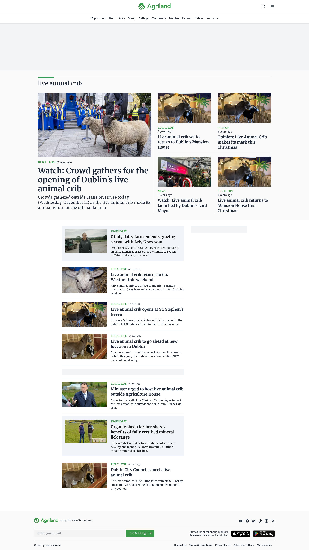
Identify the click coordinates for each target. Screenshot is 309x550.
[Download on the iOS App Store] (240, 533)
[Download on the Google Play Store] (264, 533)
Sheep (132, 18)
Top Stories (98, 18)
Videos (199, 18)
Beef (112, 18)
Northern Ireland (180, 18)
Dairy (121, 18)
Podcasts (212, 18)
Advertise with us (244, 545)
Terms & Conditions (200, 545)
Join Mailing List (140, 533)
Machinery (159, 18)
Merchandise (264, 545)
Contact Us (180, 545)
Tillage (144, 18)
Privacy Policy (223, 545)
